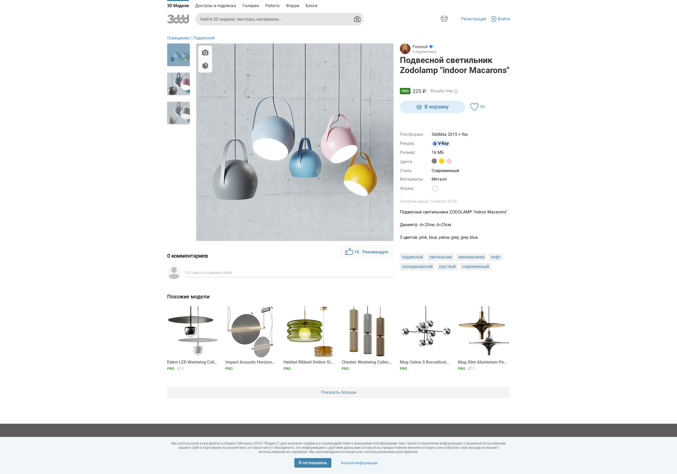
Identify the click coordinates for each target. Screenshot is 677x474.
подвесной (412, 257)
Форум (292, 5)
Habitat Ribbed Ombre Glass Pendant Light (308, 362)
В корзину (436, 107)
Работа (272, 5)
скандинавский (417, 266)
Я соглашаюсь (313, 462)
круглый (447, 266)
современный (475, 266)
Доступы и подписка (215, 5)
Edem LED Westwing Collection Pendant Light (192, 362)
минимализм (471, 257)
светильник (440, 257)
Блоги (311, 5)
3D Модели (178, 5)
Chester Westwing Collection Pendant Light (367, 362)
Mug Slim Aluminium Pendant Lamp (483, 362)
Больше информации (359, 463)
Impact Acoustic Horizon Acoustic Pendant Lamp (250, 362)
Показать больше (338, 392)
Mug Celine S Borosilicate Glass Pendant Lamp (425, 362)
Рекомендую (371, 251)
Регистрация (473, 18)
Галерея (251, 5)
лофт (496, 257)
